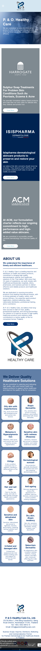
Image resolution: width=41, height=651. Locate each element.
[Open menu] (3, 6)
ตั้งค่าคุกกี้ (31, 645)
